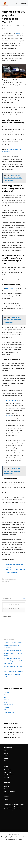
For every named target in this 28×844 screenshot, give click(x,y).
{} (20, 608)
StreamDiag (16, 834)
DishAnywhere (8, 704)
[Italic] (6, 609)
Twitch (18, 33)
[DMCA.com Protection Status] (14, 828)
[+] (22, 608)
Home (5, 750)
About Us (6, 753)
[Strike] (9, 609)
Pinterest (6, 799)
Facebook (6, 796)
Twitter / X (7, 794)
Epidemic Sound (11, 400)
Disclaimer (6, 777)
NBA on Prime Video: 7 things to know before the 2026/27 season (13, 674)
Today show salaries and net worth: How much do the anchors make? (13, 645)
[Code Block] (17, 609)
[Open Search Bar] (16, 3)
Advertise (6, 786)
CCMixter (9, 415)
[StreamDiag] (4, 3)
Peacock (6, 692)
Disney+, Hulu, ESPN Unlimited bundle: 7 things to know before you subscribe (14, 661)
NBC (5, 697)
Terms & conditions (9, 775)
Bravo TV (6, 702)
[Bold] (4, 609)
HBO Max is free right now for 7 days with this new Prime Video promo (13, 653)
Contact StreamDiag (9, 791)
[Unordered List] (13, 609)
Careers (6, 789)
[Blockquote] (15, 609)
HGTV (5, 710)
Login (24, 598)
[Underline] (7, 609)
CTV (5, 695)
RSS (5, 760)
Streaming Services (10, 579)
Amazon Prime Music (12, 438)
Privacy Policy (7, 770)
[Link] (19, 609)
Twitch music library (11, 288)
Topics (5, 755)
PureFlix (6, 707)
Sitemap (6, 758)
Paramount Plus (9, 712)
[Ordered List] (11, 609)
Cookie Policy (7, 772)
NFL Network (8, 700)
